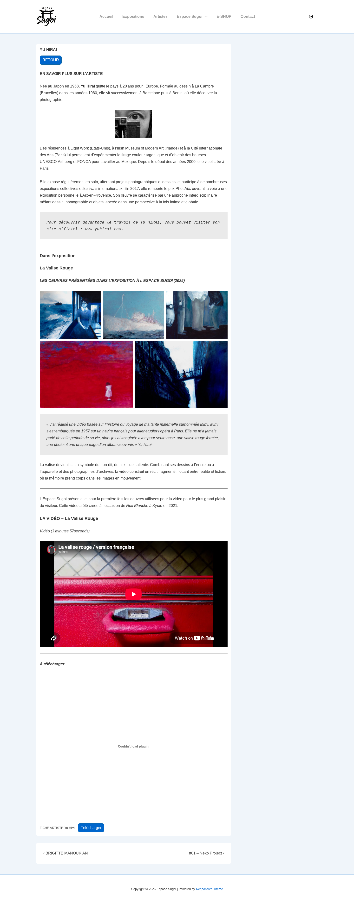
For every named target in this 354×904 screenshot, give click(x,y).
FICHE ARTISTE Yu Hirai (57, 828)
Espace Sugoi (189, 16)
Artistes (160, 16)
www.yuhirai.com (103, 229)
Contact (248, 16)
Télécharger (91, 828)
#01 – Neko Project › (206, 853)
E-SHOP (223, 16)
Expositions (133, 16)
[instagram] (310, 16)
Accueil (106, 16)
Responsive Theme (209, 889)
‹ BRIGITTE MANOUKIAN (66, 853)
